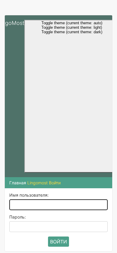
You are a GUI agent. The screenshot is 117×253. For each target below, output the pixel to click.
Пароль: (17, 217)
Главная (17, 182)
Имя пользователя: (29, 195)
